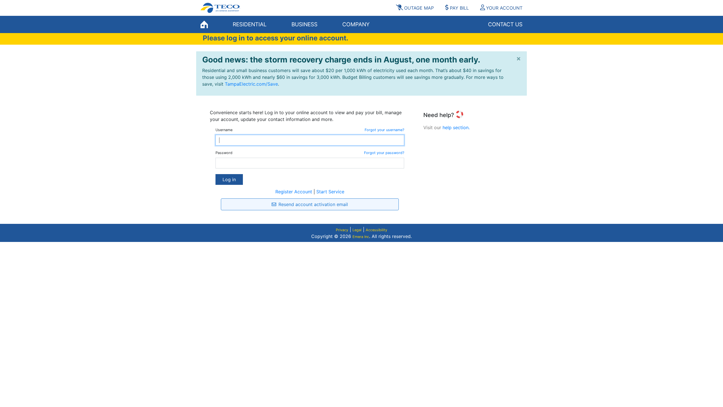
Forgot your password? (384, 153)
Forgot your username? (384, 130)
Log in (229, 179)
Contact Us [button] (505, 24)
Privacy (342, 230)
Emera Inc (360, 237)
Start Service (330, 191)
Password (223, 153)
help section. (456, 127)
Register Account (293, 191)
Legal (357, 230)
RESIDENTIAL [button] (250, 24)
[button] (499, 8)
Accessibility (376, 230)
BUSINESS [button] (304, 24)
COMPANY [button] (356, 24)
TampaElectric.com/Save (251, 84)
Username (223, 130)
